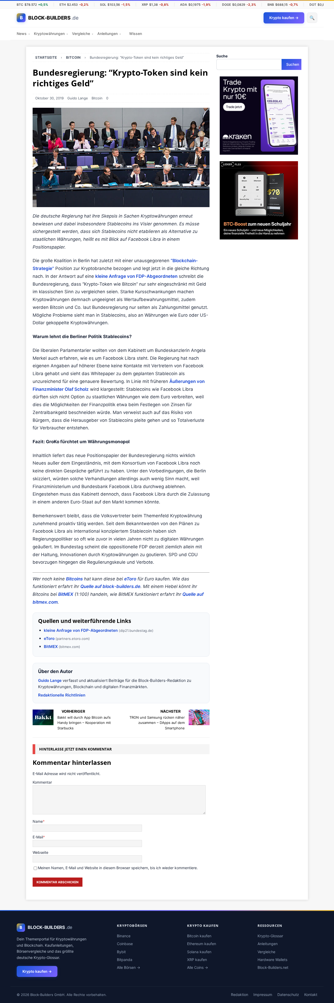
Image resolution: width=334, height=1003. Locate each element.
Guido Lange (77, 98)
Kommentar (42, 782)
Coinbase (125, 943)
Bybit (121, 952)
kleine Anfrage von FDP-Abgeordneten (136, 276)
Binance (123, 936)
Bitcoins (74, 578)
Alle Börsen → (128, 967)
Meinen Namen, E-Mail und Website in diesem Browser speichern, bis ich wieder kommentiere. (118, 868)
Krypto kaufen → (37, 971)
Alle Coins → (197, 967)
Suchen (292, 64)
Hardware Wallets (272, 959)
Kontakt (310, 994)
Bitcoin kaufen (199, 936)
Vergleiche (82, 33)
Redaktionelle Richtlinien (61, 695)
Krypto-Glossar (270, 936)
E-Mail (38, 837)
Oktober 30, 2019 (49, 98)
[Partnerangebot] (259, 151)
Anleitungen (109, 33)
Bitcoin (97, 98)
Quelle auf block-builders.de (110, 586)
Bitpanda (124, 959)
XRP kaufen (197, 959)
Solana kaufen (199, 952)
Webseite (40, 852)
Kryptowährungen (51, 33)
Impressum (262, 994)
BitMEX (65, 594)
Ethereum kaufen (201, 943)
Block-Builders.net (273, 967)
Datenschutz (288, 994)
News (23, 33)
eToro (130, 578)
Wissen (135, 33)
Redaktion (239, 994)
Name (38, 821)
